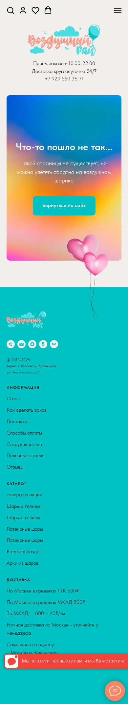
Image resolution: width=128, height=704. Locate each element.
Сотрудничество (24, 701)
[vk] (54, 601)
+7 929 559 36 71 (64, 79)
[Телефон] (11, 601)
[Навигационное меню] (117, 10)
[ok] (43, 601)
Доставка (17, 678)
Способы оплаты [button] (24, 689)
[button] (10, 10)
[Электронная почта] (21, 601)
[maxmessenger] (32, 601)
